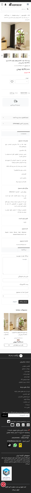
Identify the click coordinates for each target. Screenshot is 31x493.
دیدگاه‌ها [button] (23, 250)
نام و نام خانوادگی (23, 277)
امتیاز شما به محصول (22, 292)
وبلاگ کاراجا (27, 399)
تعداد (27, 77)
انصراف (15, 302)
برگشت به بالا (14, 355)
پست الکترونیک (24, 284)
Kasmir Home (24, 93)
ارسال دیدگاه (23, 302)
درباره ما (28, 405)
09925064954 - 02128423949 (20, 438)
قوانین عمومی (26, 366)
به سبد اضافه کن (17, 345)
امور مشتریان (26, 394)
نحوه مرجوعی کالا (25, 379)
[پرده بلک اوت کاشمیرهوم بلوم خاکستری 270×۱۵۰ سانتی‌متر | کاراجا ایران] (15, 36)
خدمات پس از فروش (24, 382)
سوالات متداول (26, 369)
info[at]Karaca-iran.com (14, 441)
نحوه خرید (27, 371)
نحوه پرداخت (26, 374)
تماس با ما (27, 407)
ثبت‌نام (5, 415)
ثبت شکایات (26, 402)
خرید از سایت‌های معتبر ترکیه (22, 391)
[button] (3, 4)
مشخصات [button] (23, 134)
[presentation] (29, 55)
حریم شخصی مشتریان (24, 397)
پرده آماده (12, 93)
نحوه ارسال (27, 377)
